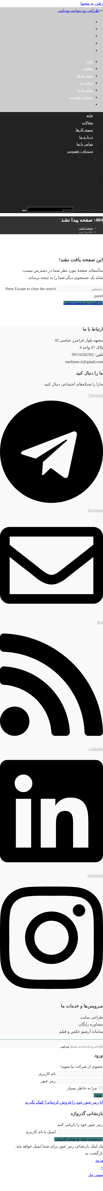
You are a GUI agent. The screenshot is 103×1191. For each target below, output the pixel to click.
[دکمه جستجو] (24, 210)
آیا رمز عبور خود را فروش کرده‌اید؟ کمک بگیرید (64, 1102)
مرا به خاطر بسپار (82, 1088)
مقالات (87, 123)
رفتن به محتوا (91, 3)
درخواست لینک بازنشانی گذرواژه (78, 1139)
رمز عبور (48, 1081)
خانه (89, 115)
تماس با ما (84, 144)
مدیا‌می (64, 1046)
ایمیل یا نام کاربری (41, 1132)
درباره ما (86, 137)
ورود (98, 1095)
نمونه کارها (84, 130)
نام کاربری (47, 1074)
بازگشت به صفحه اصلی (83, 303)
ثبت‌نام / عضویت (81, 97)
